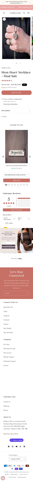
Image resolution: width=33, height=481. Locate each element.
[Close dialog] (32, 229)
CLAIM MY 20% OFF (8, 245)
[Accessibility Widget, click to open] (3, 478)
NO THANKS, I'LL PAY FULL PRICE (8, 247)
